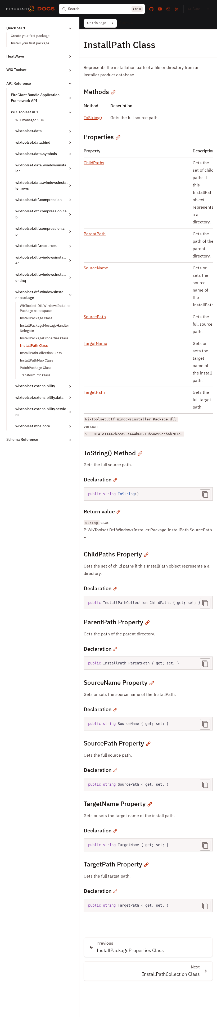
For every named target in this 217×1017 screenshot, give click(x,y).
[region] (148, 603)
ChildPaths (94, 163)
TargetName (95, 344)
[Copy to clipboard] (205, 494)
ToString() (93, 118)
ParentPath (95, 234)
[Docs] (46, 9)
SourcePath (95, 317)
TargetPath (94, 393)
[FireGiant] (20, 9)
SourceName (96, 268)
